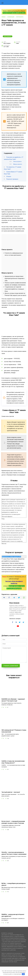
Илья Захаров (14, 603)
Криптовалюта (7, 36)
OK (23, 974)
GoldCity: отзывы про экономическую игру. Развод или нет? (13, 762)
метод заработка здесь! (18, 12)
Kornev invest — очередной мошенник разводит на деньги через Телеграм (13, 822)
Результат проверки (12, 179)
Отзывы (8, 176)
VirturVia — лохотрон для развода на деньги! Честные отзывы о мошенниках (14, 853)
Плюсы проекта (17, 161)
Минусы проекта (17, 164)
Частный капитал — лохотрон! (11, 792)
